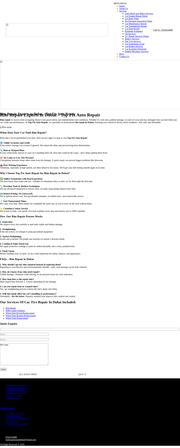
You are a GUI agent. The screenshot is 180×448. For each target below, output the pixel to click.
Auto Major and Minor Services (139, 13)
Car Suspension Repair (16, 393)
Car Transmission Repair (136, 26)
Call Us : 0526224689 (163, 30)
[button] (120, 3)
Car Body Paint (132, 18)
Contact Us (124, 56)
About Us (123, 8)
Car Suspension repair (134, 44)
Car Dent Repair (132, 29)
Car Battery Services (15, 413)
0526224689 (50, 374)
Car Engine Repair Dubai (136, 16)
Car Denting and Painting (17, 418)
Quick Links (7, 408)
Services (123, 11)
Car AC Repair (12, 421)
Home (122, 6)
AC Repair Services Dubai (137, 36)
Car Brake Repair (13, 416)
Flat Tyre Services (133, 41)
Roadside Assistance (134, 31)
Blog (121, 54)
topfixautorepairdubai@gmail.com (21, 439)
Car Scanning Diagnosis (135, 49)
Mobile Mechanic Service (17, 423)
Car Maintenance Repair (136, 23)
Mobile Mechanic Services (136, 51)
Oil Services (130, 34)
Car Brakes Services (134, 46)
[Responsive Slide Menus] (57, 35)
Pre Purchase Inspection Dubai (138, 21)
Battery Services (132, 39)
